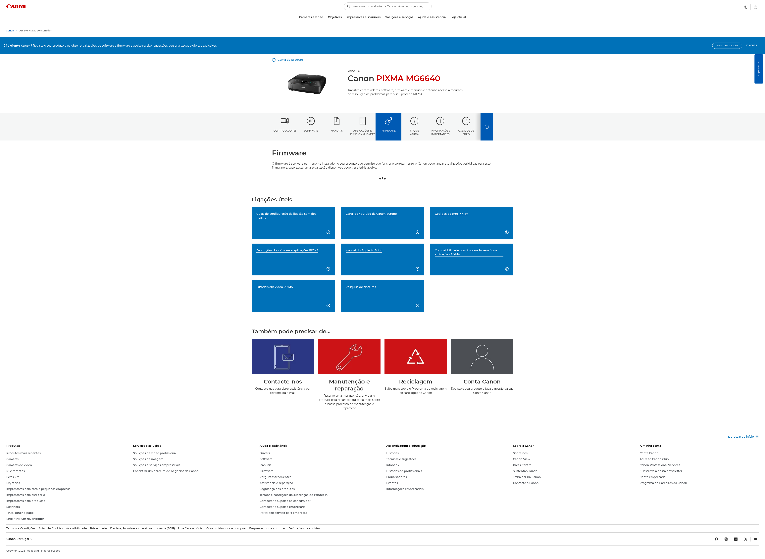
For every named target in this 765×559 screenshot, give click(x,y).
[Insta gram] (726, 539)
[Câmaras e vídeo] (324, 17)
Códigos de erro (466, 132)
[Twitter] (745, 539)
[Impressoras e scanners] (382, 17)
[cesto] (755, 7)
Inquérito (758, 68)
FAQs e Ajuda (414, 132)
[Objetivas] (343, 17)
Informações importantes (440, 132)
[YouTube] (755, 539)
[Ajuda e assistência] (447, 17)
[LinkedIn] (736, 539)
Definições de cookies (304, 528)
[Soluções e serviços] (414, 17)
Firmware (389, 130)
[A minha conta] (745, 7)
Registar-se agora (727, 45)
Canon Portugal (18, 539)
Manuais (337, 130)
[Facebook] (716, 539)
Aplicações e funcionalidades (362, 132)
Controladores (285, 130)
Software (311, 130)
